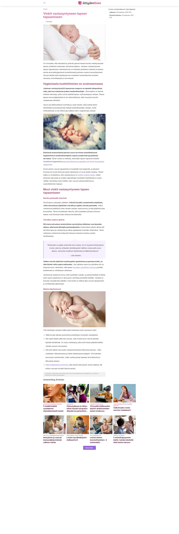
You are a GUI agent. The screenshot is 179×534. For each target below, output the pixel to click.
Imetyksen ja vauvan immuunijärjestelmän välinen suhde (52, 440)
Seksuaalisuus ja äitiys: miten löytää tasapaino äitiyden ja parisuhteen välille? (77, 408)
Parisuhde (70, 404)
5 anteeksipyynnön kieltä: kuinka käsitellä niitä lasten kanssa (123, 440)
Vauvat (45, 9)
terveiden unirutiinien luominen (84, 267)
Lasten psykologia (96, 404)
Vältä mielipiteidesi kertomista (56, 365)
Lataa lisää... (89, 448)
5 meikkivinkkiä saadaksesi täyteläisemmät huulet (53, 408)
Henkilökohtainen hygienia (52, 404)
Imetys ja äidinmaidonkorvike (53, 435)
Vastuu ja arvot (119, 435)
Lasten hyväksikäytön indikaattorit (77, 438)
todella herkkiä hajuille (86, 175)
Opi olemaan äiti (95, 435)
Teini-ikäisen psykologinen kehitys (122, 404)
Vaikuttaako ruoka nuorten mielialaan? (122, 409)
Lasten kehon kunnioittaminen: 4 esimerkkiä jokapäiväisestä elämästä (98, 440)
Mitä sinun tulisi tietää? (75, 435)
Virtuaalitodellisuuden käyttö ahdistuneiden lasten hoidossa (100, 408)
